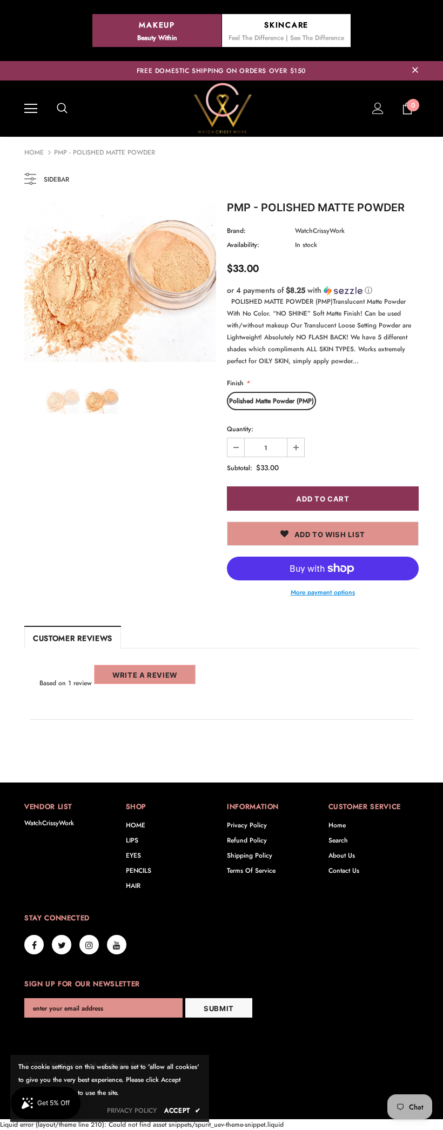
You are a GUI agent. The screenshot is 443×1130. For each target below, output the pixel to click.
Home (34, 152)
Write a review (144, 675)
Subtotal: (239, 468)
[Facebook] (34, 944)
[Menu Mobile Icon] (30, 108)
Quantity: (240, 429)
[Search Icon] (62, 108)
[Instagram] (89, 944)
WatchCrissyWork (320, 231)
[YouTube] (116, 944)
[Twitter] (61, 944)
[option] (120, 282)
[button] (323, 290)
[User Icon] (378, 108)
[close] (415, 70)
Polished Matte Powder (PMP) (271, 401)
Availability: (243, 245)
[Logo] (221, 108)
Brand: (236, 231)
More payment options (323, 592)
